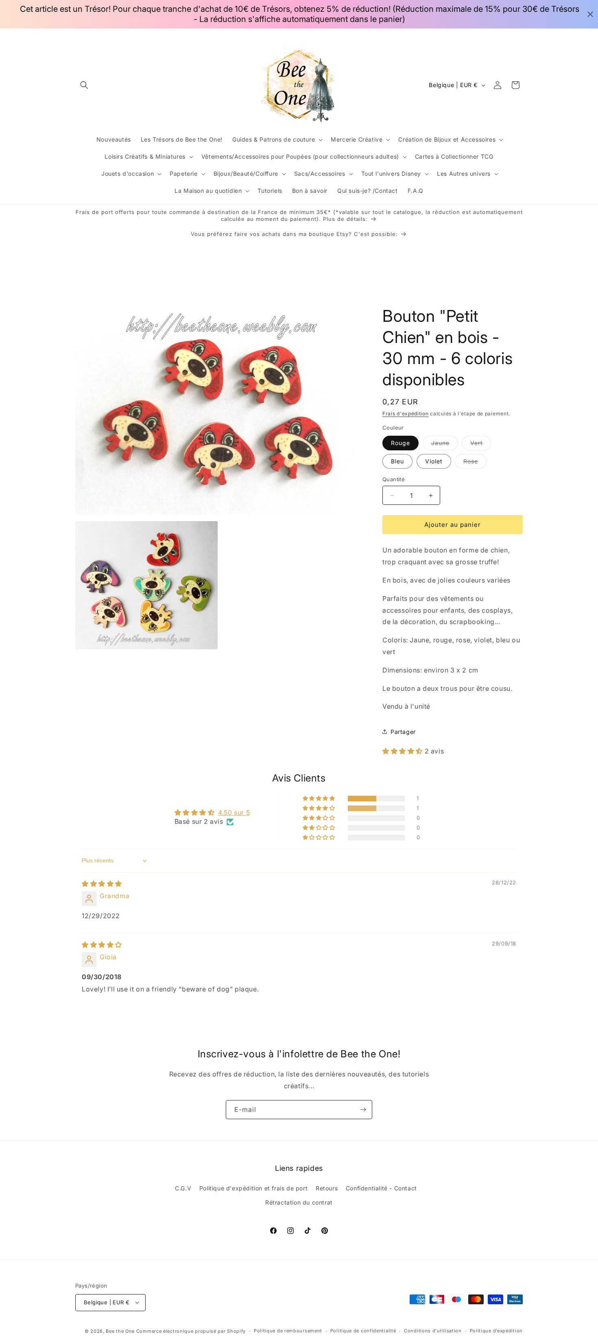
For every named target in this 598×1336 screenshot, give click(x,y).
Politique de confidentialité (363, 1331)
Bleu (397, 461)
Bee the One (120, 1331)
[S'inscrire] (363, 1109)
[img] (102, 884)
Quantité (393, 479)
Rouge (400, 442)
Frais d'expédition (405, 413)
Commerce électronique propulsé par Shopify (191, 1331)
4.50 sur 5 (234, 812)
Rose (475, 463)
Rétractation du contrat (299, 1202)
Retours (327, 1188)
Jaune (444, 444)
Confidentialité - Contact (381, 1188)
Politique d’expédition (496, 1331)
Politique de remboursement (288, 1331)
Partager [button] (403, 731)
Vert (480, 444)
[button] (84, 85)
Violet (434, 461)
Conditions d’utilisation (433, 1331)
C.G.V (183, 1188)
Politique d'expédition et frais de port (253, 1188)
